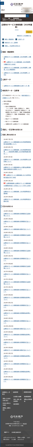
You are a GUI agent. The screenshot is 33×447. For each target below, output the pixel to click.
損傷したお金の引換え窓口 (6, 399)
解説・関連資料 (9, 39)
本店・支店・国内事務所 (17, 400)
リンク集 (13, 439)
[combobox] (15, 15)
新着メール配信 (21, 437)
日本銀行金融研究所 (16, 432)
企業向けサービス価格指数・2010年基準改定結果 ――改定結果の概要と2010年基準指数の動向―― (17, 152)
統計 (9, 18)
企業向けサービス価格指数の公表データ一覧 (16, 86)
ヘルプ (28, 437)
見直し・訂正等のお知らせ (12, 46)
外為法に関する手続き (6, 404)
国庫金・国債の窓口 (6, 409)
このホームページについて (9, 437)
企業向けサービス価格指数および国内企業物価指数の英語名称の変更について (17, 168)
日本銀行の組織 (17, 396)
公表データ (21, 39)
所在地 (24, 423)
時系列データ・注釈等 (11, 42)
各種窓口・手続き (6, 393)
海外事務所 (16, 404)
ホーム (4, 18)
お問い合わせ (6, 439)
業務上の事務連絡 (28, 400)
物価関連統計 (16, 18)
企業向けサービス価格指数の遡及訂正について (17, 229)
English (29, 32)
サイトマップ (21, 439)
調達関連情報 (27, 396)
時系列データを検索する (24, 36)
